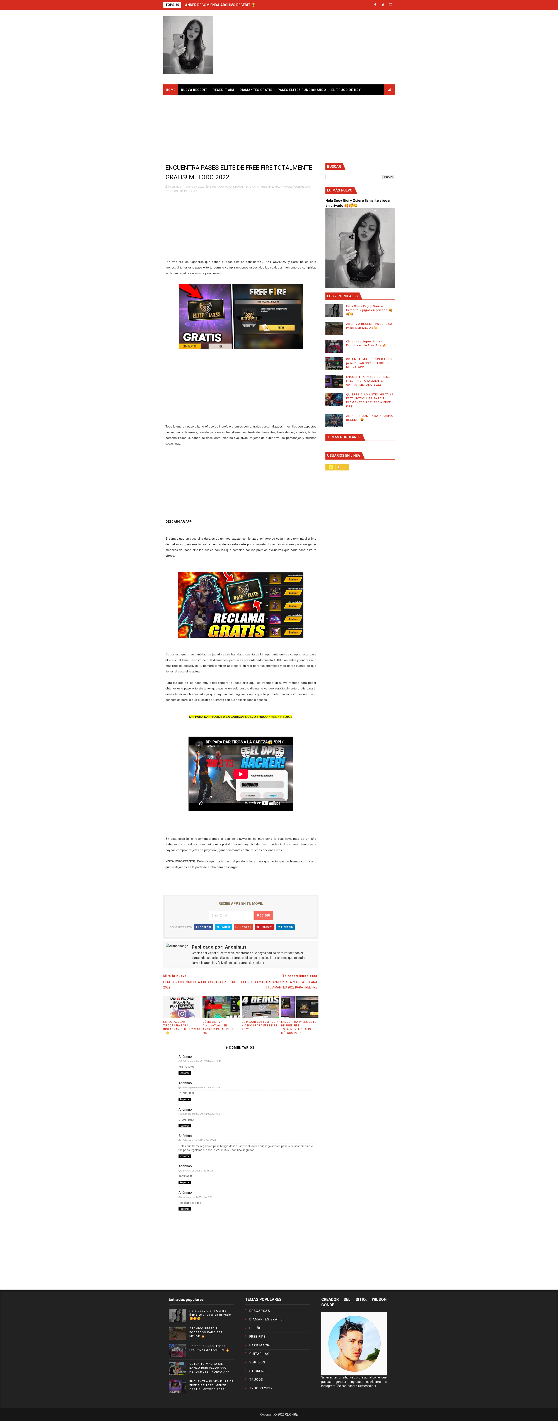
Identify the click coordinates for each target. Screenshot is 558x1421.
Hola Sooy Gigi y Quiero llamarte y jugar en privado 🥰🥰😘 (369, 310)
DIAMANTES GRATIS (256, 90)
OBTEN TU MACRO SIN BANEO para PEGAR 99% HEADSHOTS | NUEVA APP (370, 363)
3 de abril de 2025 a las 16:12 (197, 1170)
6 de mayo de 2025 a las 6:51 (196, 1197)
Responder (185, 1073)
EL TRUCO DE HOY (346, 90)
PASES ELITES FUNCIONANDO (302, 90)
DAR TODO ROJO (220, 186)
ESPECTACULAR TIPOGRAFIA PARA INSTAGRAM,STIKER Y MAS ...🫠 (181, 1027)
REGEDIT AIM (223, 90)
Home (171, 90)
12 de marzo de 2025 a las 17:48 (198, 1140)
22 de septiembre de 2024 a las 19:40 (201, 1061)
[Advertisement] (315, 47)
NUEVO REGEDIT (194, 90)
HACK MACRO (284, 186)
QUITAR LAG (302, 186)
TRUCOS (256, 1379)
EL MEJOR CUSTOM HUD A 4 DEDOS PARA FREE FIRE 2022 (260, 1025)
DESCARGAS (259, 1311)
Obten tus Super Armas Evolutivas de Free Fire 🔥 (226, 5)
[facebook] (375, 5)
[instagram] (390, 5)
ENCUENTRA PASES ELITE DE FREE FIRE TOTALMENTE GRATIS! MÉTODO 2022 (298, 1027)
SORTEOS (172, 191)
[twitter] (383, 5)
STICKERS (257, 1371)
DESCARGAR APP (178, 521)
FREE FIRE (267, 186)
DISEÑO (255, 1328)
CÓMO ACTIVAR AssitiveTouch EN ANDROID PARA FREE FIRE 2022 (220, 1027)
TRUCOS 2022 (188, 191)
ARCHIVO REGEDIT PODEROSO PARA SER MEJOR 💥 (206, 1332)
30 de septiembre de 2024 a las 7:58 (200, 1087)
